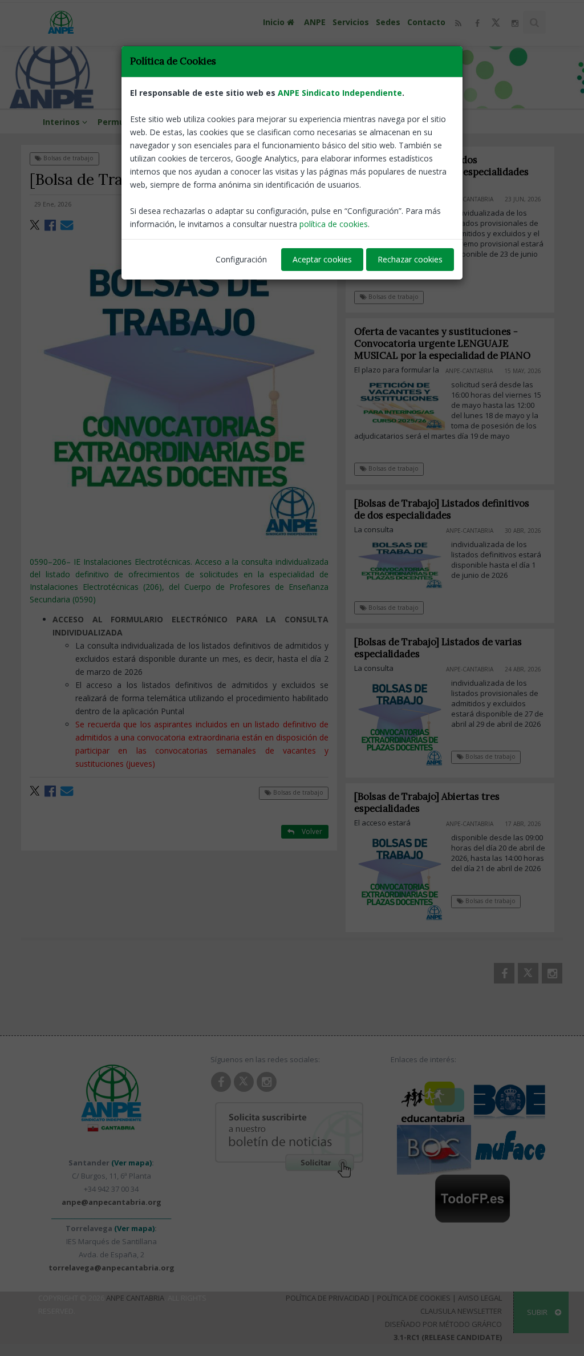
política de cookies (333, 223)
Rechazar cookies (410, 259)
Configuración (241, 259)
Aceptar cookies (322, 259)
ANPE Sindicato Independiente (340, 92)
